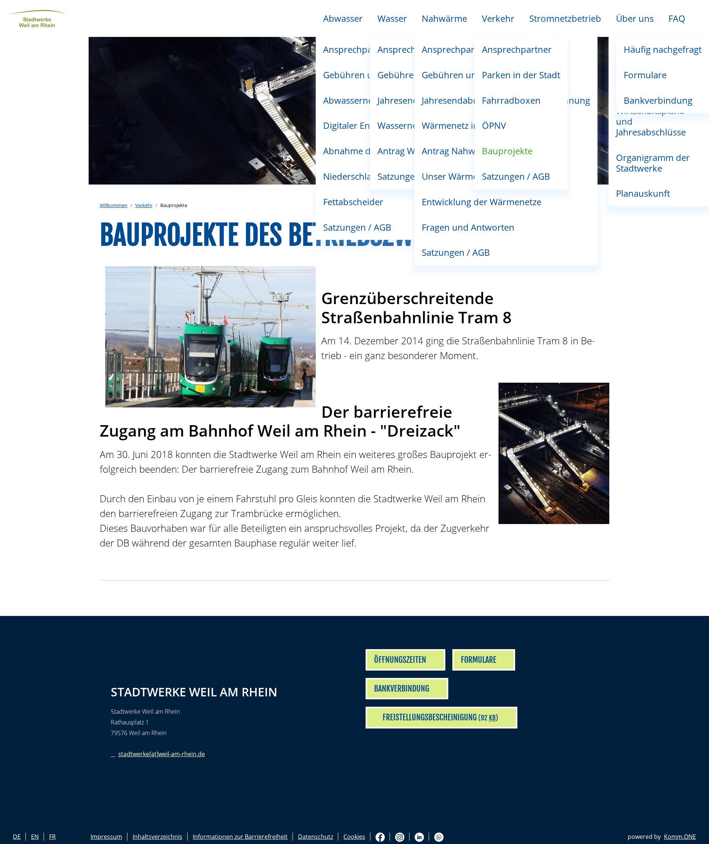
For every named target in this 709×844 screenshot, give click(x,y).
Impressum (106, 837)
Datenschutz (315, 837)
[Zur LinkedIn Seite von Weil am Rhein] (419, 837)
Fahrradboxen (511, 100)
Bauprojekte (507, 151)
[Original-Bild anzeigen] (210, 336)
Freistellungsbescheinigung (430, 717)
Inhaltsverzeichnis (157, 837)
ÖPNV (494, 125)
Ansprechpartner (517, 49)
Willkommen (113, 205)
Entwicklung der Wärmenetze (481, 202)
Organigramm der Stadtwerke (653, 162)
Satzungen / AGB (456, 252)
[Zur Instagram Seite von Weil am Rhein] (399, 837)
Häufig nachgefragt (663, 49)
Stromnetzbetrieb (565, 18)
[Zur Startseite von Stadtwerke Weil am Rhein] (37, 18)
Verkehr (498, 18)
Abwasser (343, 18)
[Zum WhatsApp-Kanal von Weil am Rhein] (438, 837)
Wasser (392, 18)
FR (52, 837)
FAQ (676, 18)
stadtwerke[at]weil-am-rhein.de (161, 754)
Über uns (635, 18)
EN (35, 837)
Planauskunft (643, 193)
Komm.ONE (680, 837)
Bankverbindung (658, 100)
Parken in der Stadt (521, 75)
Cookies (354, 837)
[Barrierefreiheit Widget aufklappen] (694, 306)
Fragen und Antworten (468, 227)
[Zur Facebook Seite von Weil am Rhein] (380, 837)
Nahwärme (444, 18)
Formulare (645, 75)
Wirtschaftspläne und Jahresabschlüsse (651, 121)
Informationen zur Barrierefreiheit (240, 837)
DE (17, 837)
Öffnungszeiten (400, 659)
